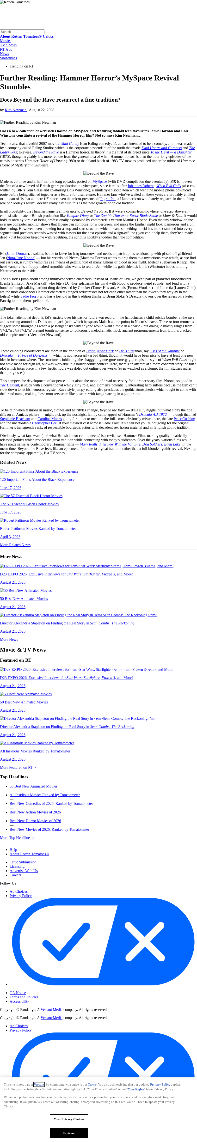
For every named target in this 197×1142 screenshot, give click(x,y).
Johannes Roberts (141, 186)
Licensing (17, 866)
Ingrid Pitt (108, 199)
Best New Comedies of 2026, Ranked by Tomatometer (51, 803)
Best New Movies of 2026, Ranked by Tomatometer (49, 829)
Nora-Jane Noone (20, 258)
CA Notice (18, 993)
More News (9, 639)
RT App (6, 49)
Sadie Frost (28, 296)
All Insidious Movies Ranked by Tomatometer (45, 795)
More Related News (15, 545)
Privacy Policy (21, 896)
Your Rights (136, 1089)
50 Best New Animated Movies (33, 786)
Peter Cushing (184, 419)
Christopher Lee (44, 423)
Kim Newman (16, 110)
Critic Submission (23, 862)
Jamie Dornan (17, 253)
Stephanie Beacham (15, 419)
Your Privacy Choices (30, 988)
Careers (15, 875)
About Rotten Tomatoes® (29, 854)
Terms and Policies (24, 997)
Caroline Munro (49, 419)
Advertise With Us (24, 871)
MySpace (99, 181)
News (4, 54)
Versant (39, 1084)
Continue (69, 1133)
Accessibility (19, 1001)
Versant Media (51, 1010)
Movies (5, 41)
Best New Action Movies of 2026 (35, 812)
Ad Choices (19, 891)
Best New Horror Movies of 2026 (35, 821)
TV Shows (8, 45)
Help (13, 850)
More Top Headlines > (17, 838)
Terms (92, 1084)
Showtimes (8, 58)
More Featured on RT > (18, 767)
